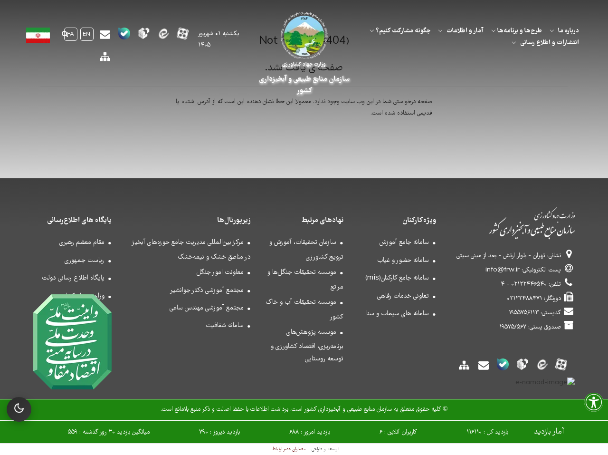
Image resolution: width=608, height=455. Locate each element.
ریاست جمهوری (84, 260)
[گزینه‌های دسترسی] (593, 405)
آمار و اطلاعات (465, 31)
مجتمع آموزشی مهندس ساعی (207, 308)
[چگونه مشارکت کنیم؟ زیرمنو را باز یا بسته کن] (372, 31)
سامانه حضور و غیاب (403, 260)
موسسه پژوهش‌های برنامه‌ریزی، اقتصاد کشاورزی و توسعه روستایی (307, 346)
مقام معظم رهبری (81, 242)
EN (86, 35)
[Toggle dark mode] (19, 409)
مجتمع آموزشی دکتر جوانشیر (207, 290)
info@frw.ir (502, 270)
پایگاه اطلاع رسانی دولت (73, 278)
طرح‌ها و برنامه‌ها (519, 31)
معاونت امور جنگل (220, 272)
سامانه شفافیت (225, 325)
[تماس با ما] (105, 38)
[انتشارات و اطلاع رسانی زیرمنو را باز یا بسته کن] (514, 42)
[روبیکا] (143, 36)
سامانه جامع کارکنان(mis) (397, 278)
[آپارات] (182, 36)
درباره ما (568, 31)
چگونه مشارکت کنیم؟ (403, 31)
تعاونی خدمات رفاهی (403, 296)
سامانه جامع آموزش (404, 242)
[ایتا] (163, 36)
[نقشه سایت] (105, 60)
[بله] (124, 36)
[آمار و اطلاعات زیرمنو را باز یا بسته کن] (440, 31)
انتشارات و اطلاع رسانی (549, 43)
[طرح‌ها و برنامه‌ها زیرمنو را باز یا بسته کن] (493, 31)
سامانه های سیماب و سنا (397, 314)
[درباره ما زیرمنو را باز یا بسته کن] (552, 31)
